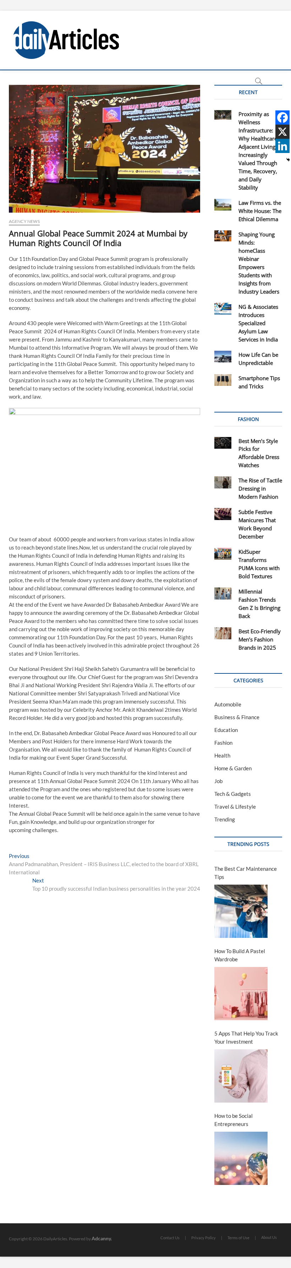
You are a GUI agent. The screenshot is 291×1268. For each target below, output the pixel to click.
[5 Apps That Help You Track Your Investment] (241, 1076)
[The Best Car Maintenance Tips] (241, 911)
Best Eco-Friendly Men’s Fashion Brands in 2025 (259, 639)
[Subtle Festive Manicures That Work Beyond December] (222, 514)
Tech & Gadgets (232, 794)
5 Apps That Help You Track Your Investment (246, 1037)
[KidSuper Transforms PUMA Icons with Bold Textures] (222, 554)
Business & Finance (236, 717)
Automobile (227, 704)
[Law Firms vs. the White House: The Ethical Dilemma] (222, 205)
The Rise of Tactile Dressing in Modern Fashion (260, 488)
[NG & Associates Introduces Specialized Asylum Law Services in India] (222, 309)
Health (222, 755)
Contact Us (170, 1237)
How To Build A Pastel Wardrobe (239, 955)
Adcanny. (102, 1238)
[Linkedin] (282, 146)
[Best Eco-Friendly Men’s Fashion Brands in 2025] (222, 633)
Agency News (24, 221)
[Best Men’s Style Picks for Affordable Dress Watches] (222, 443)
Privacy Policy (203, 1237)
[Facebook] (282, 117)
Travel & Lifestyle (235, 806)
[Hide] (288, 160)
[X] (282, 132)
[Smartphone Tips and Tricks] (222, 380)
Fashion (223, 742)
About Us (269, 1237)
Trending (224, 819)
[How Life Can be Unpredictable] (222, 357)
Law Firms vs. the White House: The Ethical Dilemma (259, 211)
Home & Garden (233, 768)
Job (218, 781)
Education (226, 730)
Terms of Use (238, 1237)
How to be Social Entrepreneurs (233, 1120)
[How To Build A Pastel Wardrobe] (241, 993)
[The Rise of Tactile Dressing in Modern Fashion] (222, 482)
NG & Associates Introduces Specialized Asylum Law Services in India (258, 323)
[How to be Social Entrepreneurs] (241, 1158)
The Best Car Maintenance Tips (245, 872)
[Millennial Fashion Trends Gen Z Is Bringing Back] (222, 593)
